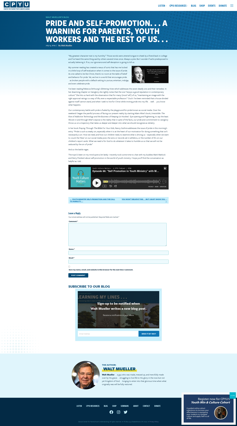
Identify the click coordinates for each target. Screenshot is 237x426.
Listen (161, 5)
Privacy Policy (154, 421)
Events (212, 5)
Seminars (125, 405)
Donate (223, 5)
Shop (202, 5)
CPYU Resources (178, 5)
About (135, 405)
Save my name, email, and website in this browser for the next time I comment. (101, 269)
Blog (193, 5)
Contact (146, 405)
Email (71, 258)
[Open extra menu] (231, 5)
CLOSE (233, 395)
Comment (73, 221)
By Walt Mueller (65, 45)
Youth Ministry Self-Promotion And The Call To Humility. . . (92, 200)
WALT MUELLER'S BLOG (57, 17)
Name (72, 249)
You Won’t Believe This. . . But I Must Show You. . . (144, 199)
